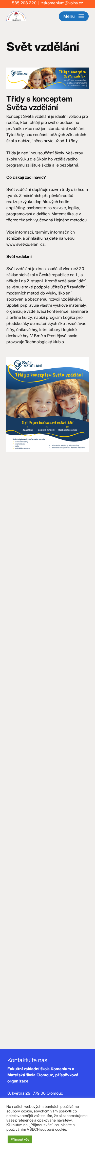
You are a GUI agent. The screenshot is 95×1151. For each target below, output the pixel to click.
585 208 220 (24, 3)
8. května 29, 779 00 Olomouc (35, 1093)
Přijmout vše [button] (20, 1139)
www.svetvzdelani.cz (25, 244)
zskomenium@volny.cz (62, 3)
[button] (74, 16)
